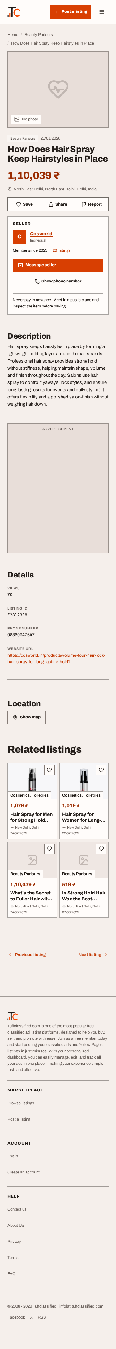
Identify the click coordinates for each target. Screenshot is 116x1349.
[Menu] (102, 12)
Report (95, 204)
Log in (12, 1156)
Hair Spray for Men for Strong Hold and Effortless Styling (31, 823)
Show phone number (61, 281)
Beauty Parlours (22, 138)
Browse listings (20, 1103)
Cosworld (41, 233)
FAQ (11, 1274)
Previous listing (30, 954)
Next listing (90, 954)
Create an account (23, 1172)
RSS (42, 1317)
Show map (30, 717)
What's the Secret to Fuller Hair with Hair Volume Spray (31, 898)
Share (61, 204)
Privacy (14, 1241)
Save (28, 204)
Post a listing (18, 1119)
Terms (13, 1257)
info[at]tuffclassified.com (81, 1306)
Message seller (40, 265)
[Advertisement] (58, 491)
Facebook (16, 1317)
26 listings (62, 250)
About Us (15, 1225)
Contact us (17, 1209)
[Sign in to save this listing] (49, 770)
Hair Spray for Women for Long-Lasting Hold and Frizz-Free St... (81, 823)
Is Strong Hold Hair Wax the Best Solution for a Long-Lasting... (83, 901)
